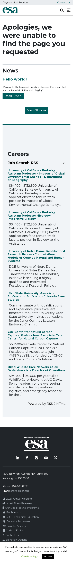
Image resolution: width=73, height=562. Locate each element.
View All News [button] (36, 110)
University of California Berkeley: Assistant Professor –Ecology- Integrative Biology (32, 215)
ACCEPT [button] (48, 556)
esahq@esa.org (19, 490)
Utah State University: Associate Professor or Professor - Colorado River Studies (36, 296)
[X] (55, 457)
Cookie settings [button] (29, 556)
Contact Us (63, 2)
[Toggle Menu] (68, 10)
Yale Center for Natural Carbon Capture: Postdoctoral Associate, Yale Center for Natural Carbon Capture (35, 335)
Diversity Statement (18, 521)
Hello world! (15, 79)
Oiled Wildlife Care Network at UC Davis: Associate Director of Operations (36, 368)
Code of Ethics (14, 530)
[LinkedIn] (17, 457)
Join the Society (16, 526)
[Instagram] (36, 457)
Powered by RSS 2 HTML (46, 404)
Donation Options (16, 539)
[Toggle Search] (62, 10)
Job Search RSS (23, 163)
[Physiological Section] (11, 10)
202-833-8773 (20, 486)
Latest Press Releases (18, 503)
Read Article (13, 96)
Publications (13, 512)
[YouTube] (46, 457)
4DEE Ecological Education (22, 517)
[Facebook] (27, 457)
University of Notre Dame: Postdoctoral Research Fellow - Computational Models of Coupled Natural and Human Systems (36, 256)
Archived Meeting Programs (21, 507)
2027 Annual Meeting (19, 498)
